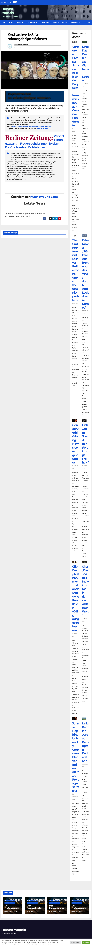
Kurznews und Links (44, 196)
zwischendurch (59, 22)
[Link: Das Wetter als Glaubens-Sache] (84, 42)
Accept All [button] (86, 942)
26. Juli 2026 (77, 911)
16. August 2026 (56, 911)
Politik (20, 22)
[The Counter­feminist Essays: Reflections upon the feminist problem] (74, 235)
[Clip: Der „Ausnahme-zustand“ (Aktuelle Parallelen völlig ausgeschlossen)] (74, 562)
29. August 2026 (11, 911)
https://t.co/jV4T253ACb (21, 126)
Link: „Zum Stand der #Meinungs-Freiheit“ (85, 443)
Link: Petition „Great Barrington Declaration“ (85, 742)
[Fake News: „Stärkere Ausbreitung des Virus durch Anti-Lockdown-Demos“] (84, 235)
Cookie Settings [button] (75, 942)
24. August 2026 (34, 911)
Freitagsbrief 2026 (10, 902)
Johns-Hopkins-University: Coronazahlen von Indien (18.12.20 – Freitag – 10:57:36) (75, 757)
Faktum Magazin (13, 930)
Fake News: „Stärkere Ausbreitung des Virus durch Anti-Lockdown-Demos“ (85, 273)
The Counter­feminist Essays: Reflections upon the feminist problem (75, 270)
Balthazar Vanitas (22, 44)
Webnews (75, 22)
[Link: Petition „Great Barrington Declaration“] (84, 719)
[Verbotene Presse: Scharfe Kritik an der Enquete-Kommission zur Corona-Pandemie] (74, 42)
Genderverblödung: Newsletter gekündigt (75, 443)
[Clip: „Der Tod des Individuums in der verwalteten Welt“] (84, 562)
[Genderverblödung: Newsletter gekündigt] (74, 420)
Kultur (45, 22)
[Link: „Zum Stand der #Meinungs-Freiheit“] (84, 420)
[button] (89, 22)
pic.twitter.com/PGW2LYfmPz (40, 126)
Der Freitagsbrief (9, 900)
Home (11, 22)
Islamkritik (33, 22)
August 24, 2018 (42, 129)
